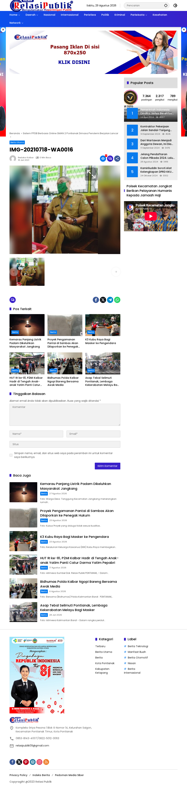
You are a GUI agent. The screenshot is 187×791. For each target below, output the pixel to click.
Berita (15, 332)
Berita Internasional (132, 671)
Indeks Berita (41, 775)
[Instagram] (39, 762)
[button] (165, 5)
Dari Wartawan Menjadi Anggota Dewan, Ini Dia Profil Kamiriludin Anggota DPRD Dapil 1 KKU (155, 142)
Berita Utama (17, 142)
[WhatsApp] (117, 300)
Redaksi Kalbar (26, 158)
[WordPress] (33, 762)
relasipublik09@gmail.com (32, 745)
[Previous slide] (13, 271)
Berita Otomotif (138, 657)
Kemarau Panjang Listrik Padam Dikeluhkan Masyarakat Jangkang (25, 343)
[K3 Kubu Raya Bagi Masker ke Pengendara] (102, 325)
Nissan (132, 663)
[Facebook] (96, 300)
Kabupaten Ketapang (102, 671)
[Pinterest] (26, 762)
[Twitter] (103, 300)
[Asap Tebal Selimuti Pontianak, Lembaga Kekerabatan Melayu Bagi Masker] (102, 363)
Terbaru (100, 646)
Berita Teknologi (138, 646)
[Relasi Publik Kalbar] (41, 5)
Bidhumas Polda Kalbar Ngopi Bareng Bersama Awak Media (63, 381)
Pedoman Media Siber (69, 775)
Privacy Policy (18, 775)
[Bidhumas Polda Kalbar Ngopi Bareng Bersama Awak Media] (65, 363)
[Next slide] (116, 271)
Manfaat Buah (137, 652)
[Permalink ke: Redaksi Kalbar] (13, 158)
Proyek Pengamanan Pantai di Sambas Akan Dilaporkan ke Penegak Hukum (62, 343)
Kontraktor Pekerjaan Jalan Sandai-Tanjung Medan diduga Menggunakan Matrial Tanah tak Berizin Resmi (156, 128)
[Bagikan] (117, 158)
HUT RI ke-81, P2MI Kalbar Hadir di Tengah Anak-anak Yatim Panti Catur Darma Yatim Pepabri (26, 381)
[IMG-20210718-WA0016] (27, 272)
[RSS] (46, 762)
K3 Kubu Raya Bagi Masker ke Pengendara (100, 341)
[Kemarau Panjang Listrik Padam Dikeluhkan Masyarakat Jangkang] (27, 325)
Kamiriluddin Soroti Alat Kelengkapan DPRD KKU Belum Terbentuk (156, 170)
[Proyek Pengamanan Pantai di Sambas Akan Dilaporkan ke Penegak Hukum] (65, 325)
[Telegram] (110, 300)
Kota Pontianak (105, 663)
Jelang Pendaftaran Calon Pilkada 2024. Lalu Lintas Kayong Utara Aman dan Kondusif (156, 156)
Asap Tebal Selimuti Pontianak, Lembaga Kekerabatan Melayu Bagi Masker (102, 381)
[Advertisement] (64, 104)
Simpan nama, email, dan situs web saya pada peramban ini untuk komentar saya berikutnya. (63, 455)
